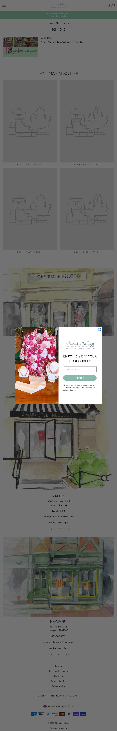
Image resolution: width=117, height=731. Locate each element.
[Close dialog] (99, 329)
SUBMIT (80, 377)
